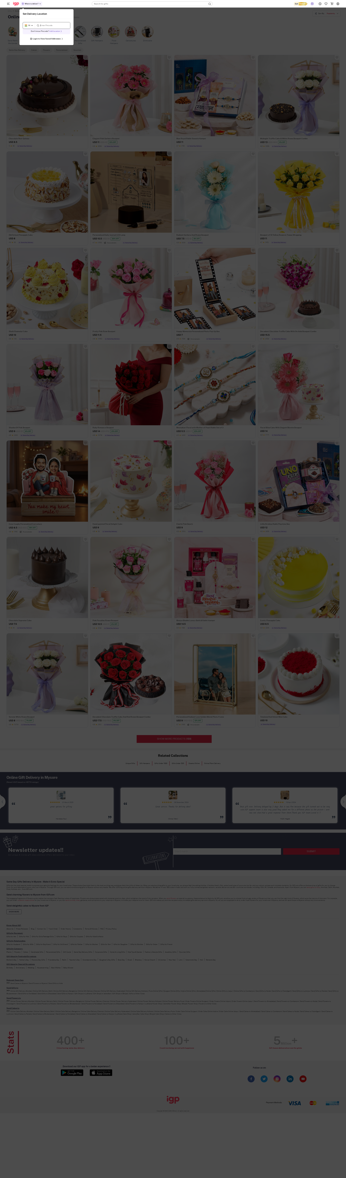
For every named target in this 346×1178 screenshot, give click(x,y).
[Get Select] (300, 4)
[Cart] (332, 4)
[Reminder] (312, 4)
